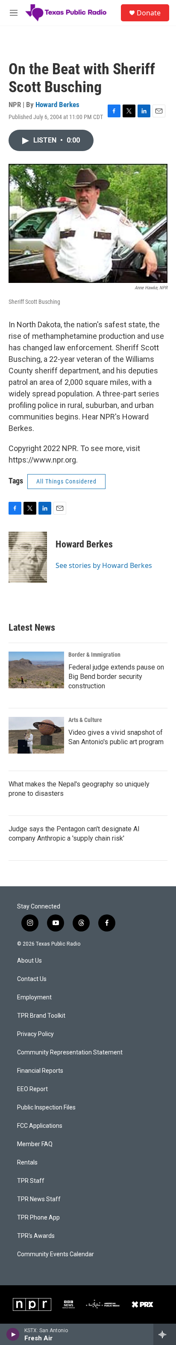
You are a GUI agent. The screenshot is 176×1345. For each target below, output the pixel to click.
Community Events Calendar (55, 1254)
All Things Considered (66, 481)
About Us (29, 961)
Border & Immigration (94, 654)
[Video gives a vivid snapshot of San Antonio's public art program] (36, 735)
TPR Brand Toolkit (41, 1016)
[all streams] (164, 1334)
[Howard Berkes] (28, 557)
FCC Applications (39, 1126)
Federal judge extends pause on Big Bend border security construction (116, 676)
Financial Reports (40, 1071)
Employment (34, 997)
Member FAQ (35, 1144)
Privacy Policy (35, 1034)
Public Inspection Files (46, 1107)
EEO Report (32, 1089)
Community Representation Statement (70, 1052)
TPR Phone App (38, 1217)
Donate (149, 13)
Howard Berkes (57, 104)
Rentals (27, 1162)
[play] (13, 1334)
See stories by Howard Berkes (104, 565)
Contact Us (32, 979)
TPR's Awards (36, 1236)
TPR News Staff (39, 1199)
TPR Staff (30, 1181)
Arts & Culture (85, 719)
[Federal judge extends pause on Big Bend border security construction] (36, 670)
